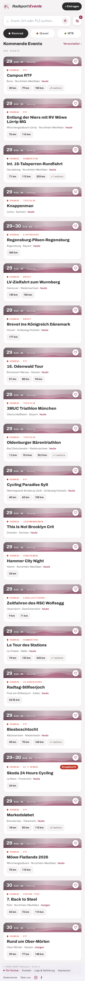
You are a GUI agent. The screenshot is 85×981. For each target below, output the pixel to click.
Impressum (64, 970)
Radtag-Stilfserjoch (26, 687)
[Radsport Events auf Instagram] (36, 977)
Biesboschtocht (22, 729)
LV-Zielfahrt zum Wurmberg (33, 282)
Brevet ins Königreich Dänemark (38, 324)
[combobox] (35, 20)
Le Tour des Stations (27, 645)
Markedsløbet (20, 815)
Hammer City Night (25, 561)
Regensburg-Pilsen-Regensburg (38, 240)
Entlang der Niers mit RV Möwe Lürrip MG (37, 119)
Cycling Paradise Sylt (27, 484)
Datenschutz (10, 977)
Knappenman (20, 206)
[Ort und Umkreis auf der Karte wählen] (65, 21)
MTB (71, 33)
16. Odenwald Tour (25, 366)
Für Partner (12, 970)
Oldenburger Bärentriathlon (34, 442)
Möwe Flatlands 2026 (27, 857)
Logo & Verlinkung (44, 970)
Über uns (26, 977)
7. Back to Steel (22, 899)
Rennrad (17, 33)
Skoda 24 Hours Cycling (30, 773)
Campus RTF (19, 75)
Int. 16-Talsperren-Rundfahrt (35, 164)
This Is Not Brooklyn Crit (30, 527)
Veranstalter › (72, 43)
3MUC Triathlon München (31, 408)
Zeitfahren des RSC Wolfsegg (35, 603)
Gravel (44, 33)
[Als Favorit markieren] (75, 61)
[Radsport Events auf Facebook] (41, 977)
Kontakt (26, 970)
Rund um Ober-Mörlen (28, 941)
